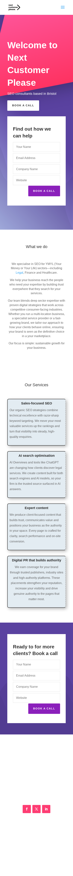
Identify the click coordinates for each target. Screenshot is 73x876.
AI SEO (37, 847)
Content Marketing (36, 838)
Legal (19, 272)
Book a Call (23, 105)
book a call (44, 708)
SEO (36, 830)
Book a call (44, 190)
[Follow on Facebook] (27, 809)
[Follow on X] (36, 809)
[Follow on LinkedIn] (46, 809)
